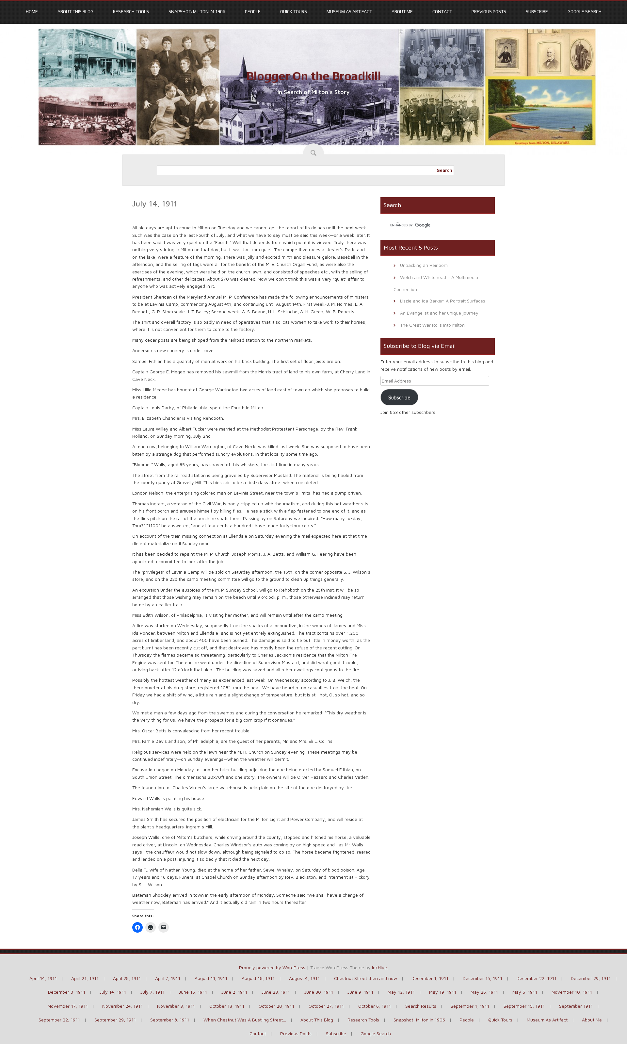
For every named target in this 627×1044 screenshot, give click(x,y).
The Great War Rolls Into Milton (432, 325)
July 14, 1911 (113, 992)
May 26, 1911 (484, 992)
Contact (442, 11)
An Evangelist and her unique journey (439, 313)
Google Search (585, 11)
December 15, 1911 (482, 978)
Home (32, 11)
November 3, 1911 (176, 1006)
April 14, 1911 (43, 978)
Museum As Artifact (349, 11)
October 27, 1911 (326, 1006)
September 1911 (576, 1006)
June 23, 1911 (276, 992)
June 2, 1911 (234, 992)
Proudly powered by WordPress (272, 967)
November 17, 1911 (68, 1006)
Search (444, 170)
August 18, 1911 (258, 978)
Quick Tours (293, 11)
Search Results (420, 1006)
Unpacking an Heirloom (424, 265)
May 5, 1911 (524, 992)
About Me (402, 11)
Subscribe (537, 11)
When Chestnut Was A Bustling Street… (244, 1019)
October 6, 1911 (374, 1006)
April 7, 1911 (167, 978)
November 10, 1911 (572, 992)
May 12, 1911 (401, 992)
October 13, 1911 (226, 1006)
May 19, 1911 (442, 992)
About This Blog (75, 11)
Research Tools (131, 11)
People (253, 11)
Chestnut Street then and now (365, 978)
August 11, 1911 (211, 978)
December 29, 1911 (591, 978)
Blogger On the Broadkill (313, 76)
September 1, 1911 (470, 1006)
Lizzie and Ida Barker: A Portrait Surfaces (442, 300)
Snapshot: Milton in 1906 (197, 11)
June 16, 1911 (193, 992)
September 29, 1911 (115, 1019)
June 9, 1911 (360, 992)
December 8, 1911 (66, 992)
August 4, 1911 (304, 978)
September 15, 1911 (524, 1006)
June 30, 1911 (318, 992)
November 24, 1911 (122, 1006)
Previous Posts (489, 11)
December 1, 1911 (429, 978)
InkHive (379, 967)
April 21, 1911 (85, 978)
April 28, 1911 (127, 978)
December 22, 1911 (536, 978)
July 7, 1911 (152, 992)
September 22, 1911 (59, 1019)
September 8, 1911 (169, 1019)
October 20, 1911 (276, 1006)
